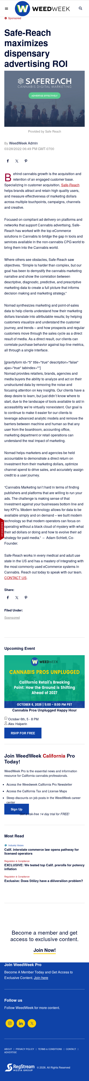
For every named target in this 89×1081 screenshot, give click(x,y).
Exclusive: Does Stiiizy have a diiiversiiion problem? (43, 880)
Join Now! (44, 949)
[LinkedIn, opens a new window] (21, 1023)
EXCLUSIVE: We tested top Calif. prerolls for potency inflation (44, 867)
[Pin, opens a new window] (25, 161)
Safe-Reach (70, 184)
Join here (41, 977)
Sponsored (12, 617)
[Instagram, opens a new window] (10, 1023)
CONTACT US (15, 577)
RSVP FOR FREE (23, 733)
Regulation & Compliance (17, 861)
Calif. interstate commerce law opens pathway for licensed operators (41, 851)
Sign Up (16, 809)
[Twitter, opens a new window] (32, 1023)
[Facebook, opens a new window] (7, 161)
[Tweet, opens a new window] (16, 161)
